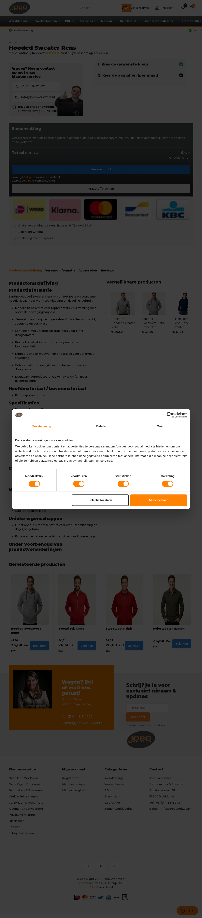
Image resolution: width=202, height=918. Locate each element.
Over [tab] (160, 426)
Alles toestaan (158, 500)
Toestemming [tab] (41, 426)
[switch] (78, 484)
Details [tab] (101, 426)
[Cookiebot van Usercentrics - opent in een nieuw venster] (169, 415)
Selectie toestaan (100, 500)
